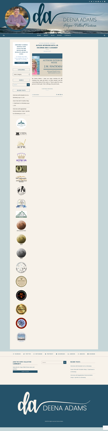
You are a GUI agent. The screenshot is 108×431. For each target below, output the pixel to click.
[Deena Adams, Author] (54, 18)
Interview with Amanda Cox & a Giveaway (80, 366)
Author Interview (44, 43)
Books (59, 35)
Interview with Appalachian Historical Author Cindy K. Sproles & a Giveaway (21, 111)
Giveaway (52, 43)
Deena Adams (36, 94)
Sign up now (21, 62)
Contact (68, 35)
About (46, 35)
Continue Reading (47, 88)
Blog (53, 35)
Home (39, 35)
